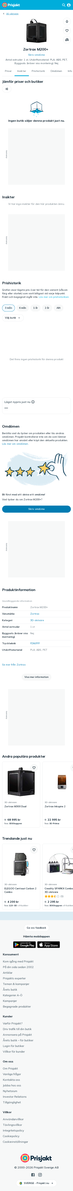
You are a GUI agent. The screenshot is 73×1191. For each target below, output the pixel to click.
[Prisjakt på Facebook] (33, 1174)
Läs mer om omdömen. (15, 443)
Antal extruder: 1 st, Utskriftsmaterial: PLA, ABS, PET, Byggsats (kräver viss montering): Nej (36, 61)
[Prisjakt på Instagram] (40, 1174)
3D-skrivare (12, 13)
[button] (67, 21)
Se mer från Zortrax (14, 664)
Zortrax (34, 613)
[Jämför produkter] (67, 40)
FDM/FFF (35, 643)
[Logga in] (69, 5)
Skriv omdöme (36, 54)
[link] (21, 795)
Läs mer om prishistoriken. (54, 296)
